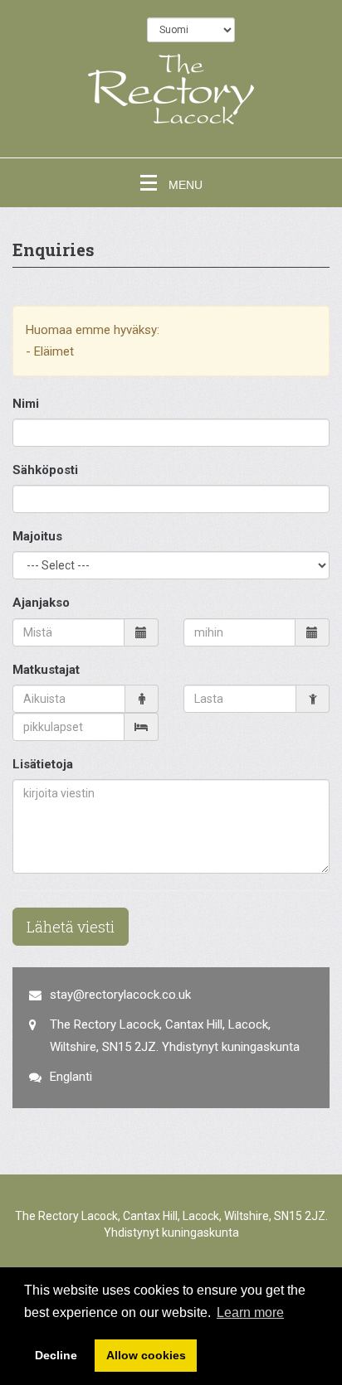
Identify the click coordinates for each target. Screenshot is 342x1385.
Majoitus (37, 536)
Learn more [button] (250, 1312)
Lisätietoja (42, 764)
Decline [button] (56, 1355)
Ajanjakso (41, 602)
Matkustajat (46, 669)
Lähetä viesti (71, 927)
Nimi (25, 403)
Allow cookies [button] (146, 1355)
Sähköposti (45, 469)
